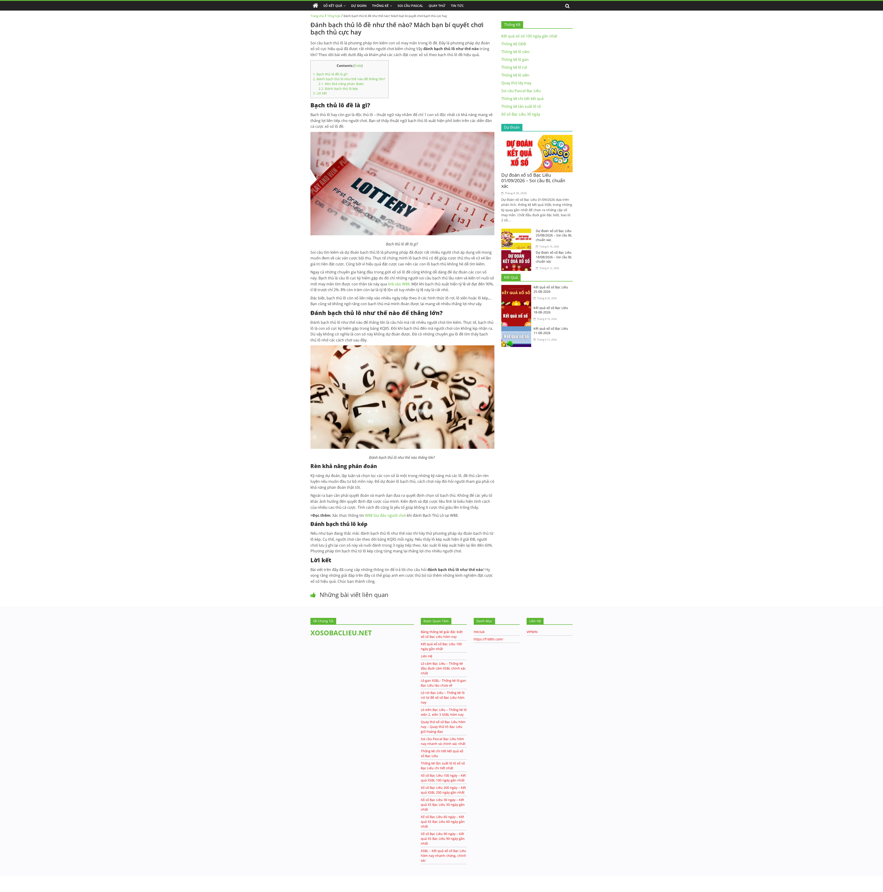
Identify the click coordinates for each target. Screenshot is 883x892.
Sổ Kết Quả (332, 5)
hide (358, 65)
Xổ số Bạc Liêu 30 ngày (520, 114)
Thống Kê (380, 5)
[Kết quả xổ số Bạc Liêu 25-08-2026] (517, 287)
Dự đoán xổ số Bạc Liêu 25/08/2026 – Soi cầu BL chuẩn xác (554, 235)
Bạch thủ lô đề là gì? (331, 74)
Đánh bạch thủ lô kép (338, 88)
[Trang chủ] (315, 6)
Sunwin (6, 883)
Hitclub (479, 632)
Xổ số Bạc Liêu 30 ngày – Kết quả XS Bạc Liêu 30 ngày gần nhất (443, 805)
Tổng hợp (333, 16)
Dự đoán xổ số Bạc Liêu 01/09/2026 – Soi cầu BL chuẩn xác (533, 180)
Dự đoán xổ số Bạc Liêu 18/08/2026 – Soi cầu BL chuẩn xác (554, 257)
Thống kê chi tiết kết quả (522, 98)
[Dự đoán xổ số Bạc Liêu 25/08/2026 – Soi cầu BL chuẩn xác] (517, 231)
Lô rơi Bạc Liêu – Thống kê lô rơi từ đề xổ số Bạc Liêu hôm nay (442, 697)
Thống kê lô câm (515, 51)
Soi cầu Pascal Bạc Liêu (521, 90)
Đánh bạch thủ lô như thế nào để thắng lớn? (349, 79)
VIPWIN (532, 632)
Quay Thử (437, 5)
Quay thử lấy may (516, 82)
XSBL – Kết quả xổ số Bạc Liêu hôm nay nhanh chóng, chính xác (443, 856)
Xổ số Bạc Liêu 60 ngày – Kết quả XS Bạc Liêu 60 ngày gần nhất (443, 822)
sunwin (22, 889)
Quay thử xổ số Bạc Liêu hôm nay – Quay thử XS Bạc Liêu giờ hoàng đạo (443, 727)
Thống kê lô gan (515, 59)
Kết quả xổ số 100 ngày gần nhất (529, 36)
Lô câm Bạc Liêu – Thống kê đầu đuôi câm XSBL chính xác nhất (443, 668)
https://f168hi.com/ (488, 639)
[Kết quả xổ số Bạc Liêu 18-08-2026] (517, 308)
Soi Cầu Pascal (410, 5)
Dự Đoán (359, 5)
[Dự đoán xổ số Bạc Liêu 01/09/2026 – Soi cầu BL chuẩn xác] (537, 137)
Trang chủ (317, 16)
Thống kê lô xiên (515, 75)
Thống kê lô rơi (514, 67)
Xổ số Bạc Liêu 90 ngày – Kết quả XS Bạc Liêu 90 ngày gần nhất (443, 839)
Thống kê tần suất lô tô (521, 106)
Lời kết (320, 93)
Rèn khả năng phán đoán (341, 84)
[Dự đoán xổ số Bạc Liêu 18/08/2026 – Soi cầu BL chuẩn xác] (517, 253)
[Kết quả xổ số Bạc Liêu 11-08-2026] (517, 329)
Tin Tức (457, 5)
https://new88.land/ (44, 878)
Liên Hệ (426, 656)
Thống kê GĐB (513, 43)
